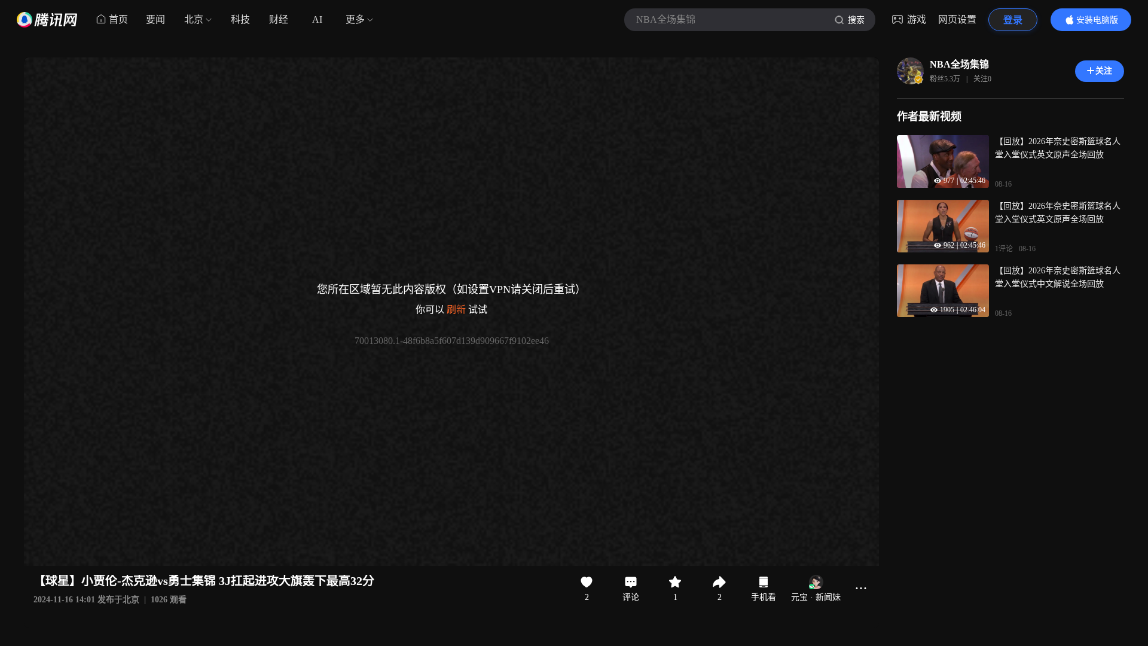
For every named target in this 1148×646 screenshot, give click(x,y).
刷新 (456, 309)
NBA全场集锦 (959, 64)
